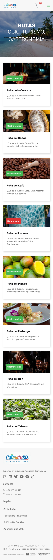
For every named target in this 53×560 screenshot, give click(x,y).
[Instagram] (4, 476)
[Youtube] (21, 476)
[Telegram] (27, 476)
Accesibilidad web (14, 529)
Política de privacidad (16, 515)
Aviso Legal (10, 509)
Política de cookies (14, 522)
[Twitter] (16, 476)
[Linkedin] (10, 476)
